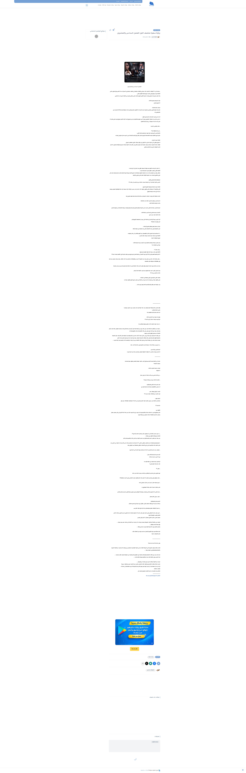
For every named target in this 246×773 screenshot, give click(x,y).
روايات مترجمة (110, 5)
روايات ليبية (117, 5)
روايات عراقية (131, 5)
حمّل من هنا (135, 648)
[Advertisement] (123, 19)
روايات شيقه (156, 30)
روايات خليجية (124, 5)
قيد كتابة (104, 5)
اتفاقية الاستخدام (137, 1)
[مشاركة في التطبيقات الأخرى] (142, 663)
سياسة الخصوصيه (124, 1)
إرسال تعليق (155, 741)
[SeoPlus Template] (159, 770)
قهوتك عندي (150, 670)
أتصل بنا (117, 1)
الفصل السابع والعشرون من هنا (153, 575)
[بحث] (87, 5)
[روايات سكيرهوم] (151, 3)
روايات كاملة (138, 5)
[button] (154, 663)
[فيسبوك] (87, 1)
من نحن (131, 1)
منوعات (99, 5)
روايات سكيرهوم (144, 770)
